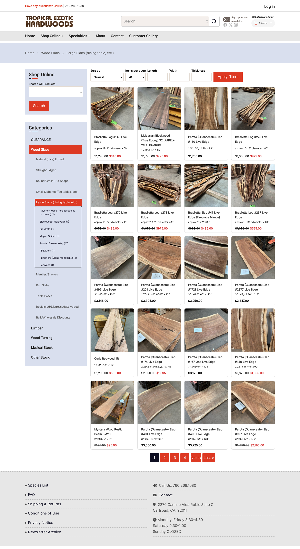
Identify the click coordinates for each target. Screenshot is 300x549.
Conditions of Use (43, 513)
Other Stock (40, 357)
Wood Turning (41, 338)
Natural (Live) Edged (50, 159)
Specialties (78, 36)
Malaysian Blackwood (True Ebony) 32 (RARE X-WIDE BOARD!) (158, 140)
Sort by (95, 70)
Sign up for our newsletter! (239, 19)
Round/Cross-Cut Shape (52, 181)
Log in (269, 6)
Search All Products (42, 84)
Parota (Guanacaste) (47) (54, 243)
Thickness (198, 70)
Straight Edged (46, 170)
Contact (117, 36)
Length (152, 70)
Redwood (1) (47, 264)
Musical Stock (42, 347)
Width (173, 70)
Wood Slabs (50, 53)
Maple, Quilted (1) (50, 236)
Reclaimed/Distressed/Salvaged (57, 306)
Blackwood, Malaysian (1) (54, 221)
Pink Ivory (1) (47, 250)
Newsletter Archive (44, 532)
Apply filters (228, 77)
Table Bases (44, 296)
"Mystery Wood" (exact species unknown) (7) (57, 212)
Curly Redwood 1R (106, 358)
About (100, 36)
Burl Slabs (42, 285)
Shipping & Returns (44, 504)
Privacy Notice (40, 522)
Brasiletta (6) (47, 229)
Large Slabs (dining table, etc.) (56, 202)
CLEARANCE (41, 140)
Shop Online (50, 36)
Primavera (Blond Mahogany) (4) (58, 257)
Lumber (37, 328)
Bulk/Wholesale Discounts (53, 317)
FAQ (31, 494)
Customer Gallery (143, 36)
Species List (38, 485)
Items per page (135, 70)
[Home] (49, 21)
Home (30, 36)
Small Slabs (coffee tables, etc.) (57, 191)
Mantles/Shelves (47, 274)
